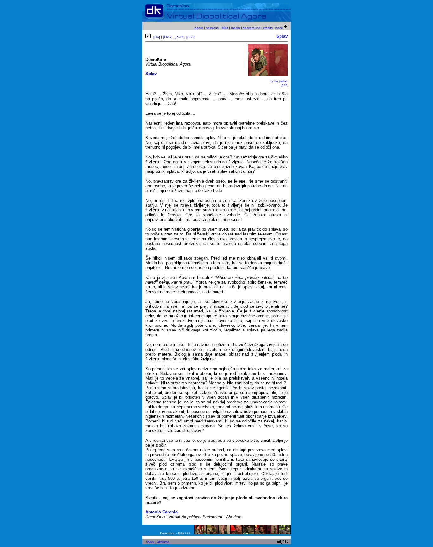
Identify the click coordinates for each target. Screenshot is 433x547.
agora (199, 27)
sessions (212, 27)
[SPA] (190, 37)
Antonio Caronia (161, 512)
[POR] (179, 37)
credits (268, 27)
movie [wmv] (279, 81)
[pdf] (284, 85)
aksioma (163, 542)
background (251, 27)
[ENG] (167, 37)
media (235, 27)
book (279, 27)
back (150, 542)
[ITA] (156, 37)
